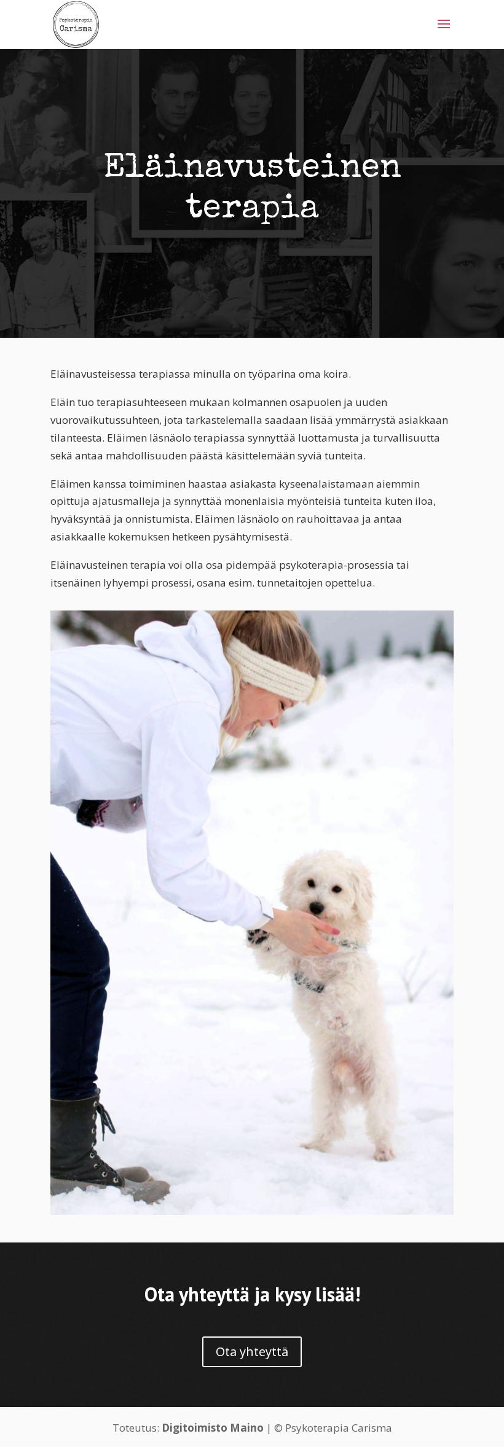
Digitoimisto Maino (213, 1428)
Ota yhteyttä (252, 1351)
